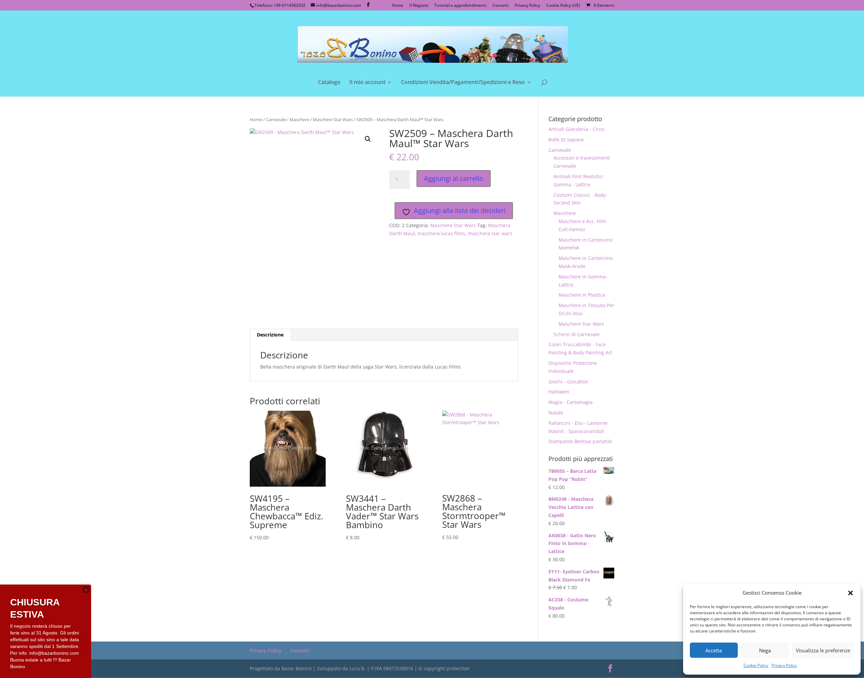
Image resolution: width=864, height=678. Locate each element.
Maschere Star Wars (333, 119)
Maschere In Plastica (582, 295)
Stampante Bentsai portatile (580, 441)
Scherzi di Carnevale (577, 334)
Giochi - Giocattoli (568, 381)
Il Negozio (418, 5)
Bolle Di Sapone (566, 139)
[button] (850, 593)
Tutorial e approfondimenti (460, 5)
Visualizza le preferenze (823, 650)
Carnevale (276, 119)
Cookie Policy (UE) (563, 5)
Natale (555, 412)
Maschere (299, 119)
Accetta (713, 650)
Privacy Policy (784, 665)
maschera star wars (490, 233)
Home (397, 5)
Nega (765, 650)
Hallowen (558, 391)
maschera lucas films (441, 233)
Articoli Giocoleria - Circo (576, 129)
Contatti (500, 5)
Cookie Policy (756, 665)
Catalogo (329, 83)
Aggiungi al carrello (453, 178)
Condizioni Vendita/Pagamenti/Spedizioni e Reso (463, 83)
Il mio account (367, 83)
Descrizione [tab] (270, 334)
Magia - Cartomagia (570, 402)
